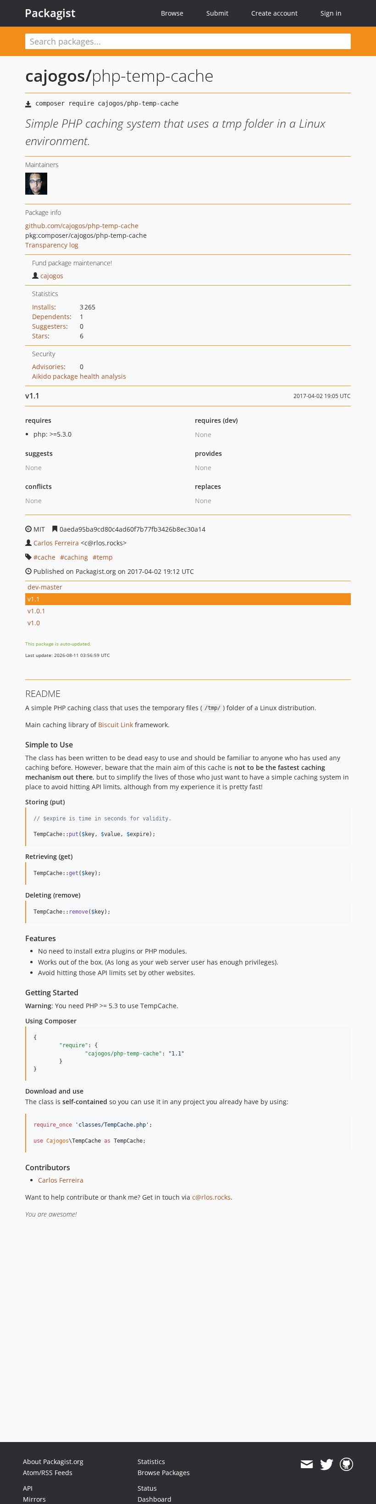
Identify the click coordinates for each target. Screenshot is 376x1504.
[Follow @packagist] (326, 1464)
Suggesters (49, 326)
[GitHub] (346, 1464)
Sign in (331, 13)
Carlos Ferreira (56, 543)
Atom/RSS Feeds (47, 1472)
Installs (43, 307)
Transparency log (51, 245)
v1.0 (34, 622)
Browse (172, 13)
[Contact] (306, 1464)
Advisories (48, 366)
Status (147, 1488)
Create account (274, 13)
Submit (217, 13)
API (28, 1488)
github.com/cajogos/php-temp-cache (81, 225)
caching (76, 557)
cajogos (51, 275)
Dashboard (154, 1499)
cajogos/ (58, 75)
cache (46, 557)
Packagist (50, 13)
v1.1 (34, 599)
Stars (40, 335)
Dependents (51, 316)
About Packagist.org (53, 1461)
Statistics (151, 1461)
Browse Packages (164, 1472)
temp (105, 557)
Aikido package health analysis (79, 376)
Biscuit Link (115, 724)
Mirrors (34, 1499)
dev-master (45, 587)
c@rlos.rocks (211, 1197)
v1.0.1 (36, 610)
